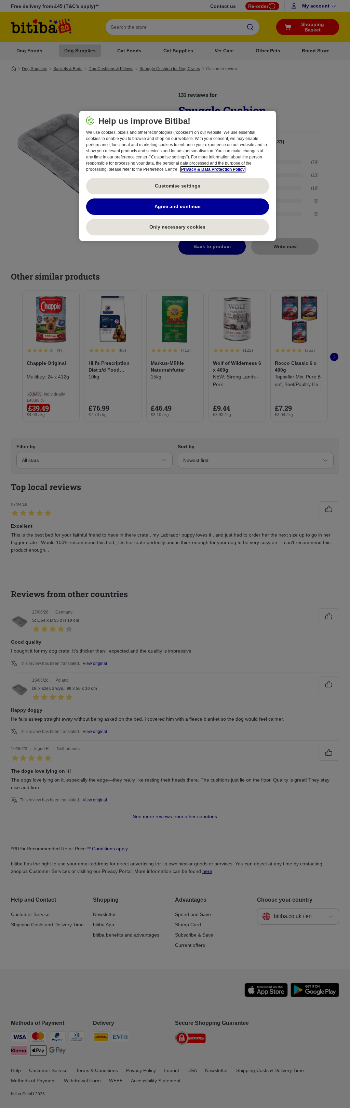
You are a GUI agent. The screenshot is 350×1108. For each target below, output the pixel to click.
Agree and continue (177, 206)
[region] (177, 176)
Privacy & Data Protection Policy (213, 169)
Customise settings (177, 186)
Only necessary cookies (177, 227)
